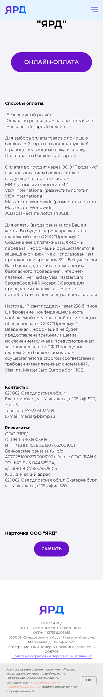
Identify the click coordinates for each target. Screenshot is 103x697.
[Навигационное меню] (94, 10)
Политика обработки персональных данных (52, 656)
